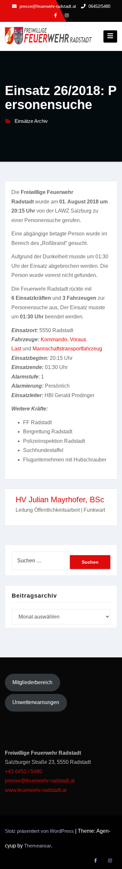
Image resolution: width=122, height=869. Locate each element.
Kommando (54, 339)
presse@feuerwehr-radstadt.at (40, 780)
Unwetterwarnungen (35, 702)
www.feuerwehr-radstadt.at (36, 790)
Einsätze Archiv (31, 121)
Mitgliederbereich (32, 682)
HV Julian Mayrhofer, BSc (60, 499)
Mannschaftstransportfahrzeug (67, 348)
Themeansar (37, 845)
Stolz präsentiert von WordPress (40, 831)
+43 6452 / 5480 (23, 771)
